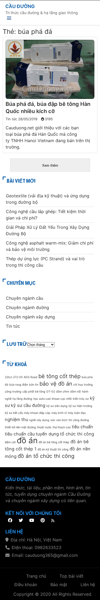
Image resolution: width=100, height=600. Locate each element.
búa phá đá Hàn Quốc (36, 134)
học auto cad (42, 399)
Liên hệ (88, 584)
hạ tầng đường (22, 399)
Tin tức (11, 119)
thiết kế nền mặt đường (20, 427)
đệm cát (10, 442)
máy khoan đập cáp (37, 413)
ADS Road (30, 377)
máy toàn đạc (77, 413)
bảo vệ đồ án (55, 384)
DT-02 (50, 391)
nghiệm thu (16, 419)
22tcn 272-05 (14, 377)
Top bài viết (71, 576)
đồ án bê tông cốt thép (54, 442)
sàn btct (61, 420)
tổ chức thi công (77, 434)
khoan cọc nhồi (62, 399)
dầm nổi (75, 391)
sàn (52, 420)
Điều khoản (25, 584)
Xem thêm (50, 165)
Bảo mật (58, 584)
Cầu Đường (20, 6)
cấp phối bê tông (33, 391)
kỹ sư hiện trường (80, 406)
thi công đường (79, 420)
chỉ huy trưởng (83, 384)
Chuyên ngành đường (27, 307)
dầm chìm (62, 391)
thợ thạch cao (62, 427)
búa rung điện (18, 384)
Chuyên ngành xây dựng (30, 316)
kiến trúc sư (81, 399)
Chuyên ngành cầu (24, 298)
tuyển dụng (47, 434)
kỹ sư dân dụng (56, 406)
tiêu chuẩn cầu (20, 434)
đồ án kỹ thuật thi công (53, 449)
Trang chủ (36, 576)
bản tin (33, 384)
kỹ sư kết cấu (14, 413)
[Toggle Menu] (9, 19)
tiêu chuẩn (82, 426)
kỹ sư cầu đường (28, 405)
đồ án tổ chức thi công (46, 456)
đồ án (27, 440)
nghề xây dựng (39, 420)
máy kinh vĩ (59, 413)
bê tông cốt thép (59, 376)
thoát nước (44, 427)
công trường (13, 391)
